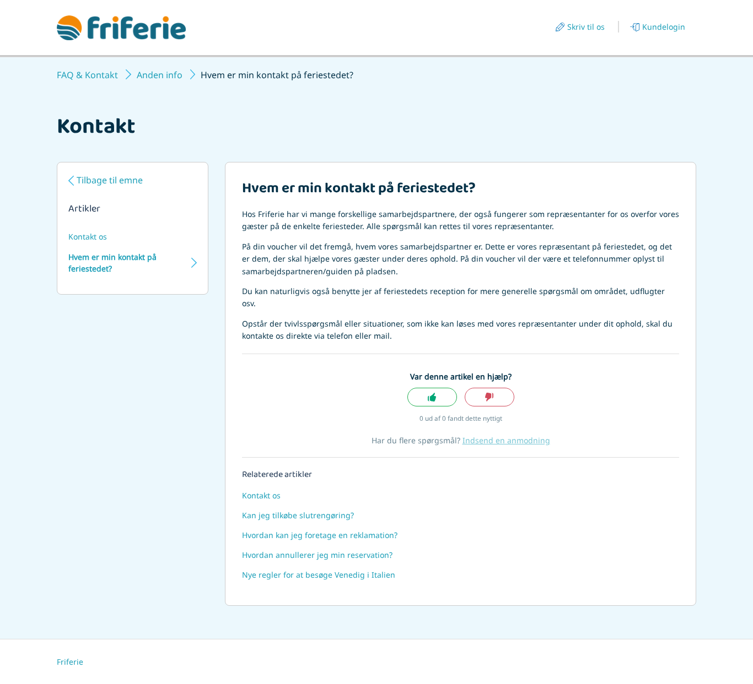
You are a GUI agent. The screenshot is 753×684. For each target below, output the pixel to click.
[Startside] (121, 27)
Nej (489, 397)
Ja (432, 397)
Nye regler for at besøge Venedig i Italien (318, 574)
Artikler (84, 210)
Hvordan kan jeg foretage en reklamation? (319, 535)
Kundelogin (663, 26)
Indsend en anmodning (506, 440)
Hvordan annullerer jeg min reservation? (317, 555)
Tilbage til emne (110, 180)
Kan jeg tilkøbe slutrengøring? (298, 515)
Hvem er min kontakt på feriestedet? (112, 263)
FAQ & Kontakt (87, 75)
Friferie (70, 661)
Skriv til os (586, 26)
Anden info (159, 75)
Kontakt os (87, 236)
